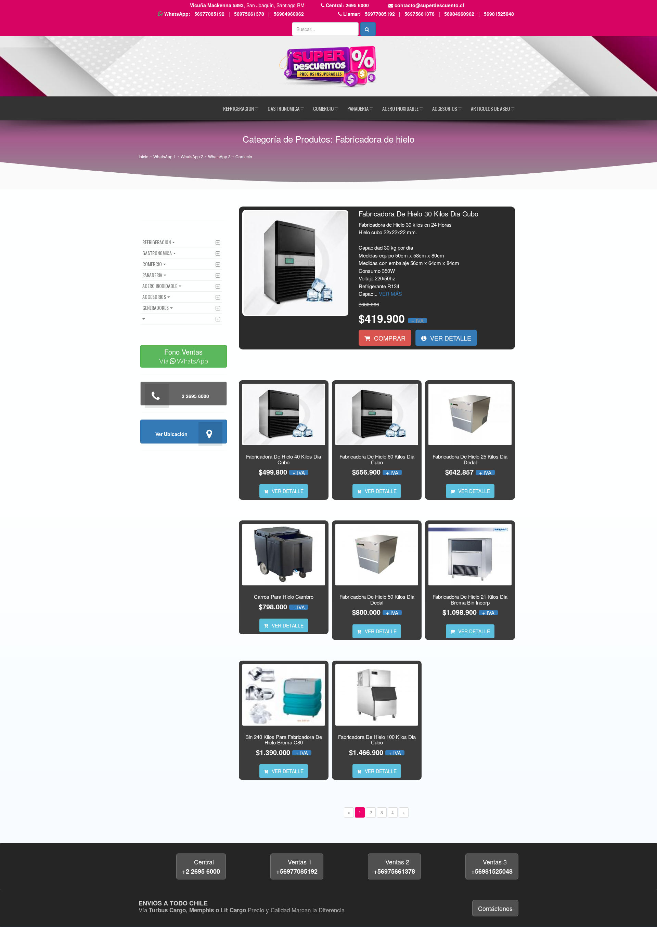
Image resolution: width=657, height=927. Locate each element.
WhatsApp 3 (219, 156)
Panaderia (358, 108)
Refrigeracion (238, 108)
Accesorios (444, 108)
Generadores (155, 307)
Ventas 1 (297, 866)
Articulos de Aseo (490, 108)
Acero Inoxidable (400, 108)
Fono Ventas (183, 356)
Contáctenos (495, 908)
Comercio (323, 108)
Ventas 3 (492, 866)
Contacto (243, 156)
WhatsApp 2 (192, 156)
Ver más (390, 293)
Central (201, 866)
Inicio (144, 156)
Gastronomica (283, 108)
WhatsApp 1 (164, 156)
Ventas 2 (394, 866)
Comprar (388, 337)
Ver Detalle (449, 337)
